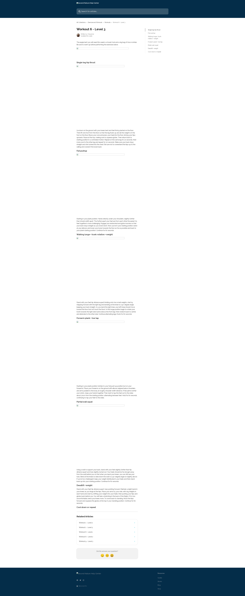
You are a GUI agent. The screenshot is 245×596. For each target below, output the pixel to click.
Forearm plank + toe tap (155, 42)
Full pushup (151, 33)
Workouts (108, 22)
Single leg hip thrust (154, 30)
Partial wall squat (153, 45)
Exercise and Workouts (95, 22)
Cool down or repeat (154, 52)
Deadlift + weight (153, 48)
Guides (160, 578)
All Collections (81, 22)
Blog (159, 585)
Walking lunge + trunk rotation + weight (154, 37)
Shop (159, 589)
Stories (160, 581)
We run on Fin (83, 586)
